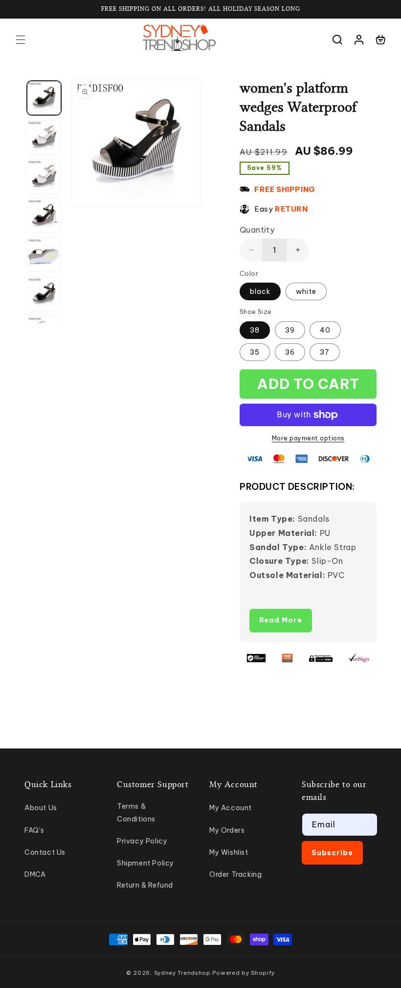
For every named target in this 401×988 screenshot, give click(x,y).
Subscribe (332, 852)
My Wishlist (228, 852)
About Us (40, 807)
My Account (230, 807)
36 (290, 352)
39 (290, 330)
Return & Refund (145, 885)
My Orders (227, 830)
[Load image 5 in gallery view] (44, 255)
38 (255, 330)
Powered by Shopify (243, 972)
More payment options (308, 438)
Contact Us (45, 852)
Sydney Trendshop (182, 972)
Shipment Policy (145, 863)
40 (325, 330)
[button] (20, 39)
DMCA (34, 874)
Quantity (257, 230)
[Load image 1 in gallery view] (44, 98)
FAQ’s (34, 830)
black (260, 291)
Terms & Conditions (136, 812)
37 (325, 352)
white (306, 291)
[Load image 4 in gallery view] (44, 215)
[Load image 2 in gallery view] (44, 137)
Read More (280, 620)
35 (255, 352)
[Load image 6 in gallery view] (44, 294)
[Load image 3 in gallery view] (44, 176)
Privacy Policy (142, 841)
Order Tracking (235, 874)
